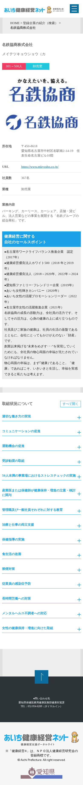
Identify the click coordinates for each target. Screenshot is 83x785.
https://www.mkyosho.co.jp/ (40, 166)
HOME (15, 23)
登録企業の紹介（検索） (40, 23)
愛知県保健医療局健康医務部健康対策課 (41, 702)
